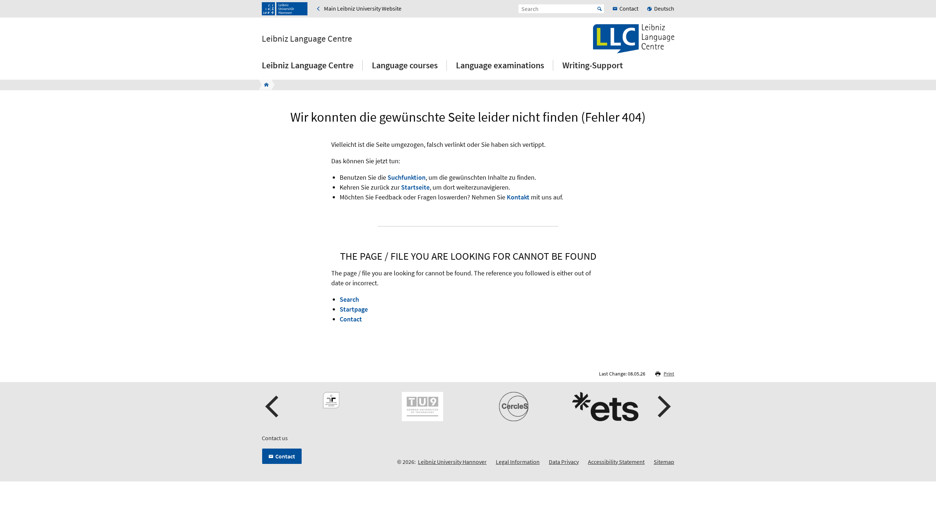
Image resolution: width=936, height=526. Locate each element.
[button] (273, 407)
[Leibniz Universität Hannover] (284, 8)
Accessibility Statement (616, 461)
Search (349, 299)
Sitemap (664, 461)
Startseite (415, 187)
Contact (351, 319)
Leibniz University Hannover (452, 461)
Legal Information (518, 461)
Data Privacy (564, 461)
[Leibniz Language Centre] (264, 85)
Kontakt (518, 197)
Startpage (354, 309)
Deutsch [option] (664, 8)
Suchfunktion (407, 177)
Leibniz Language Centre (307, 38)
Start (599, 8)
